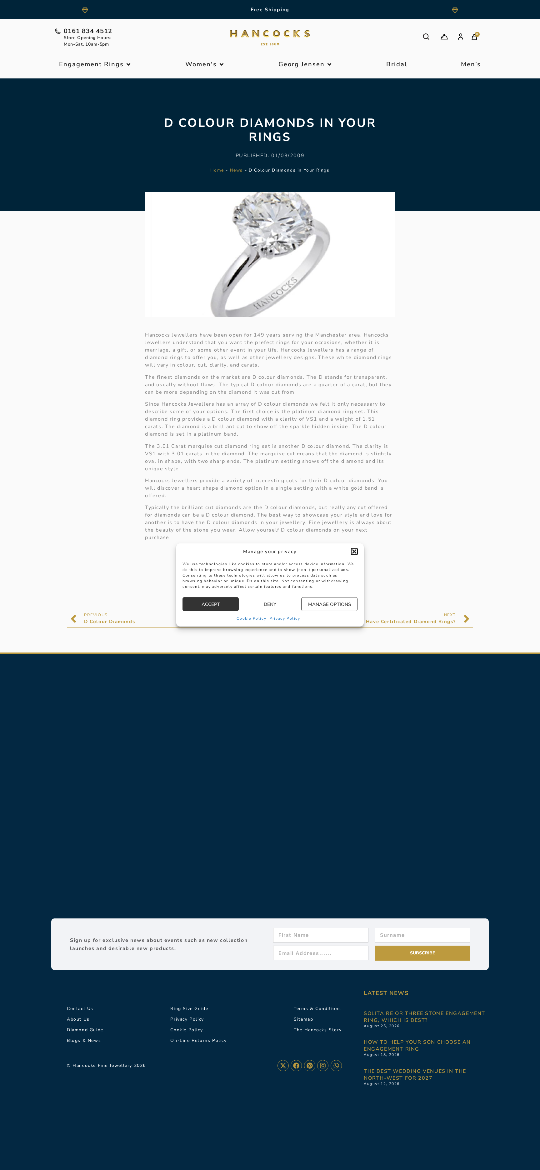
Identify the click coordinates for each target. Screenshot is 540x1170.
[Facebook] (296, 1065)
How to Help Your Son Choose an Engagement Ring (417, 1045)
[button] (354, 551)
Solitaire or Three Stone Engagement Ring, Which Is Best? (424, 1017)
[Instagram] (322, 1065)
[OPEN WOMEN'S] (221, 64)
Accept (211, 604)
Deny (270, 604)
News (236, 170)
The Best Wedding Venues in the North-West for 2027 (415, 1075)
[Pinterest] (309, 1065)
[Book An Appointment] (444, 37)
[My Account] (461, 36)
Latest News (386, 993)
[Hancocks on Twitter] (283, 1065)
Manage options (329, 604)
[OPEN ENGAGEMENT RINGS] (128, 64)
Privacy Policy (284, 618)
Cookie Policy (251, 618)
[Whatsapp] (336, 1065)
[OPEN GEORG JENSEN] (329, 64)
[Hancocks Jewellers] (270, 37)
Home (217, 170)
